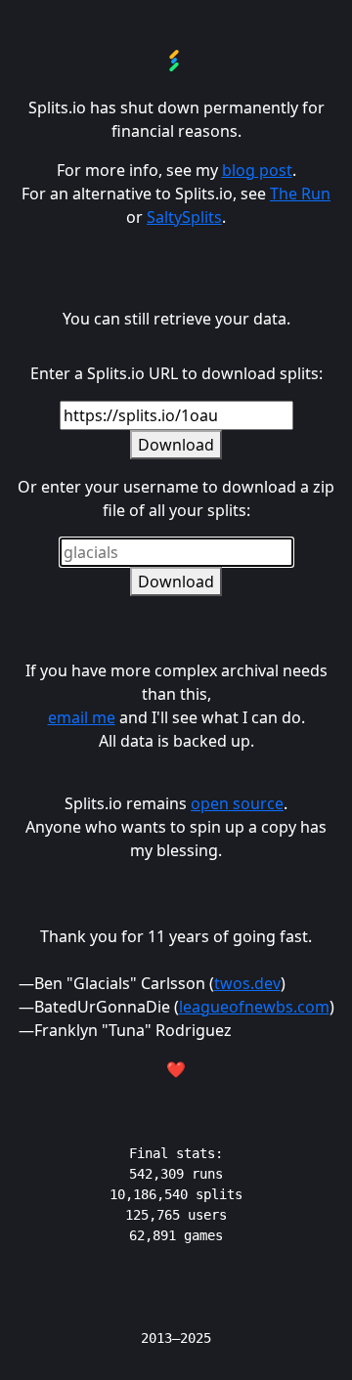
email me (81, 717)
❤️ (176, 1069)
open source (237, 803)
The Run (300, 193)
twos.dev (247, 983)
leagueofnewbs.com (254, 1006)
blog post (257, 170)
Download (176, 444)
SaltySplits (184, 217)
